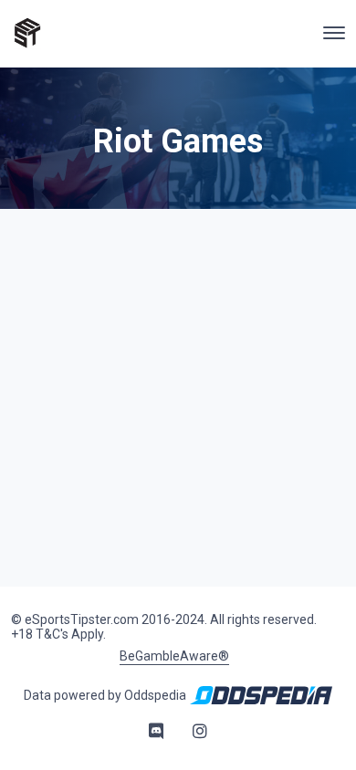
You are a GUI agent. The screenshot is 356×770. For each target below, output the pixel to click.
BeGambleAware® (174, 656)
